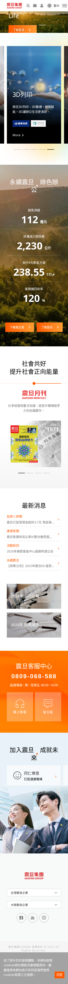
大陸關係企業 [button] (19, 905)
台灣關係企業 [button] (19, 893)
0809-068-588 (34, 676)
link (34, 444)
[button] (17, 149)
